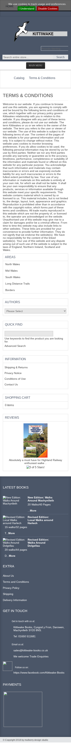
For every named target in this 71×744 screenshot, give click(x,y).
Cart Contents (21, 11)
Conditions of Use (15, 378)
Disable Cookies (47, 8)
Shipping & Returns (16, 367)
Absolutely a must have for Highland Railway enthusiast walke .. (35, 462)
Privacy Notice (13, 373)
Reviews (12, 417)
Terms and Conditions (16, 581)
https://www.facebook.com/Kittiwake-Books (38, 672)
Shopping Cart (17, 397)
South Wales (15, 277)
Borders (12, 290)
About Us (8, 575)
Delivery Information (15, 600)
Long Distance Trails (20, 283)
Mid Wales (14, 270)
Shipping (8, 593)
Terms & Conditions (42, 78)
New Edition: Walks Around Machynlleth (41, 499)
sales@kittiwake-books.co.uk (30, 650)
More (33, 510)
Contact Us (11, 384)
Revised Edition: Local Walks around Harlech (40, 520)
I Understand (26, 8)
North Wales (15, 264)
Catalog (19, 78)
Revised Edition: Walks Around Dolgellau (38, 542)
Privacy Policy (11, 587)
